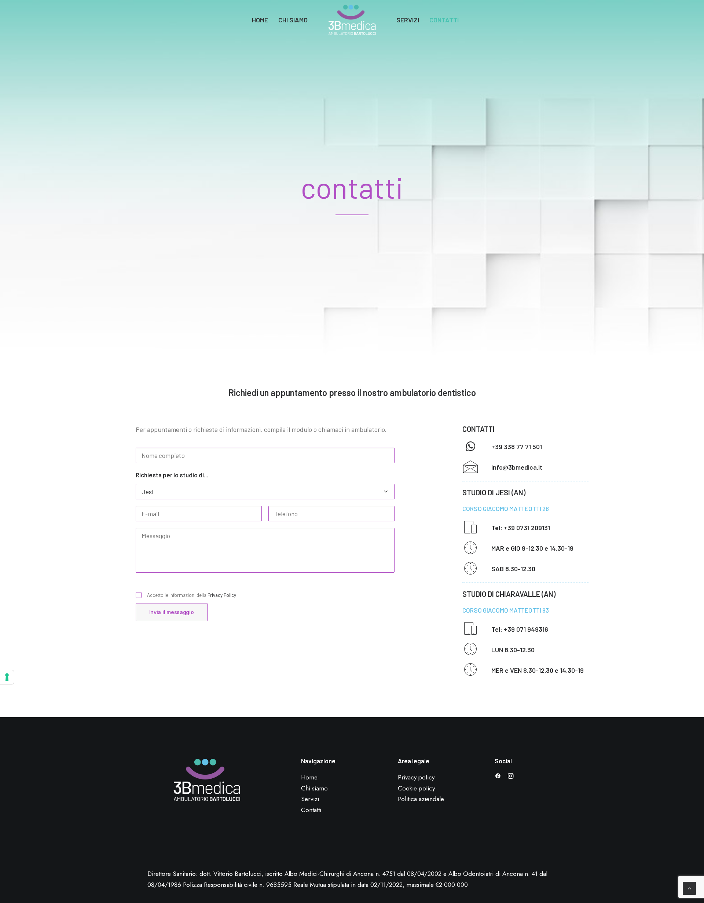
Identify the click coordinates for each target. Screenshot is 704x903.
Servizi (407, 20)
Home (260, 20)
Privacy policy (416, 777)
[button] (470, 449)
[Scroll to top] (689, 887)
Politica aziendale (421, 798)
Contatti (444, 20)
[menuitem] (260, 20)
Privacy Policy (222, 595)
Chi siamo (293, 20)
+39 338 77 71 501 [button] (516, 447)
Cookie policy (416, 788)
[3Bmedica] (352, 19)
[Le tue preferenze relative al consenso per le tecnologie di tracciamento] (7, 677)
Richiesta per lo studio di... (172, 474)
